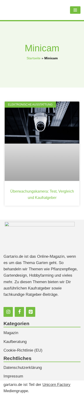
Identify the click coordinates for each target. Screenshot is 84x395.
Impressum (13, 376)
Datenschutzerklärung (23, 367)
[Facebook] (19, 312)
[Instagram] (8, 312)
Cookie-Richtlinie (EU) (23, 350)
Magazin (11, 333)
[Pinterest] (30, 312)
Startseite (34, 58)
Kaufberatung (15, 341)
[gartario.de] (26, 10)
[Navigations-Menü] (75, 10)
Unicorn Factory (56, 384)
